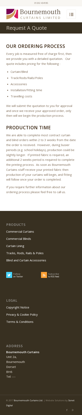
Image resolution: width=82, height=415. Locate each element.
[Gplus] (73, 410)
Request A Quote (26, 27)
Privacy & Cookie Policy (22, 314)
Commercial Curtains (20, 231)
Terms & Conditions (19, 322)
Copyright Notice (17, 307)
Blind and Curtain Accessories (26, 260)
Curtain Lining (15, 246)
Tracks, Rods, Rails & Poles (25, 253)
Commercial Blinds (18, 239)
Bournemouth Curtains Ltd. (28, 400)
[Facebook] (67, 410)
